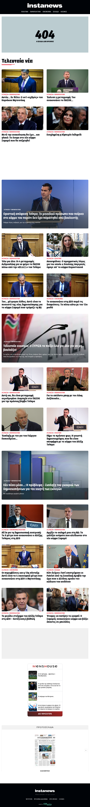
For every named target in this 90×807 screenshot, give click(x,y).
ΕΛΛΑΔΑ (56, 12)
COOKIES (61, 799)
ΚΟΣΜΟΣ (64, 12)
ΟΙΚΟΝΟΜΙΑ (47, 12)
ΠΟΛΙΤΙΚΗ (24, 12)
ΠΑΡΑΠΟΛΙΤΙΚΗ (35, 12)
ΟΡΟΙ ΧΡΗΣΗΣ (53, 799)
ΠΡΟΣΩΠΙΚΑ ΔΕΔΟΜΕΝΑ (41, 799)
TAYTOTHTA (29, 799)
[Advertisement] (45, 163)
